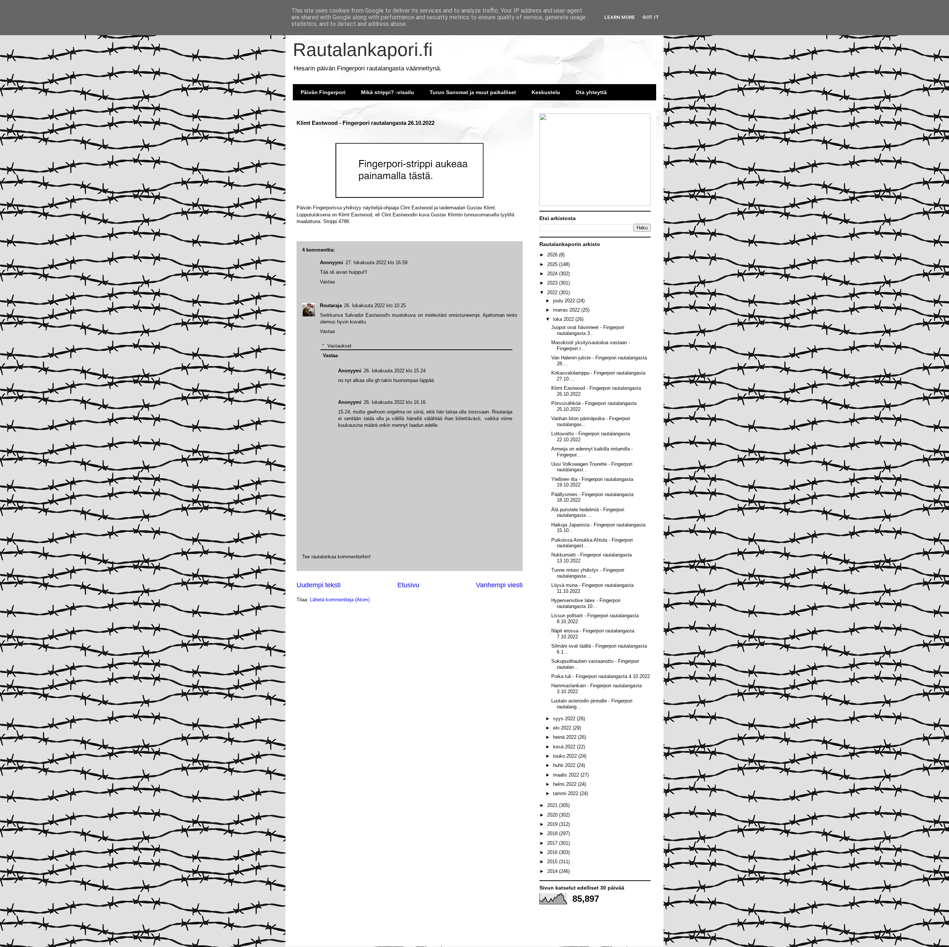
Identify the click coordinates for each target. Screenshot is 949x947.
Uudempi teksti (319, 585)
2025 (553, 264)
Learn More (619, 17)
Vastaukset (339, 346)
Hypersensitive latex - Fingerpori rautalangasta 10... (586, 603)
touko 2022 (565, 756)
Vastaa (327, 331)
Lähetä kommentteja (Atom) (340, 599)
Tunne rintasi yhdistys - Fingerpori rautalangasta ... (587, 573)
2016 (553, 852)
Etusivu (408, 585)
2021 (553, 805)
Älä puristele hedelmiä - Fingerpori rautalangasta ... (587, 512)
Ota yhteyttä (591, 92)
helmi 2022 (565, 784)
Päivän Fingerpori (323, 92)
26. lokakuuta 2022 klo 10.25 (375, 305)
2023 (553, 283)
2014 (553, 871)
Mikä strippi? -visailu (387, 92)
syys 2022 (565, 718)
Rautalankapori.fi (363, 49)
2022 (553, 292)
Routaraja (331, 305)
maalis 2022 (567, 775)
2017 (553, 843)
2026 (553, 254)
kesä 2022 (565, 747)
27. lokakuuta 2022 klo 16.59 (376, 262)
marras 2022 (567, 310)
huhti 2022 (565, 765)
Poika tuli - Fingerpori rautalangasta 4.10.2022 (600, 676)
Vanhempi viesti (499, 585)
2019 (553, 824)
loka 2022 (564, 319)
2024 (553, 273)
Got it (650, 17)
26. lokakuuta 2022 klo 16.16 (395, 402)
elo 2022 (563, 728)
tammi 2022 (566, 793)
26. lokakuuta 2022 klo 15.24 (395, 370)
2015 (553, 861)
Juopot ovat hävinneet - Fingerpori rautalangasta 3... (587, 330)
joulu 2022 (564, 300)
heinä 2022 (565, 737)
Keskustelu (546, 92)
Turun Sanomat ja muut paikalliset (473, 92)
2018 (553, 833)
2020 (553, 815)
